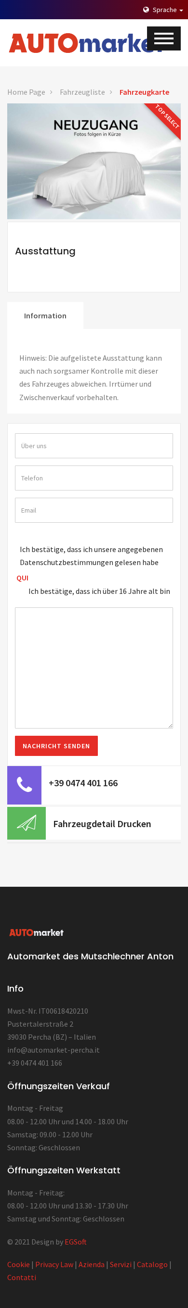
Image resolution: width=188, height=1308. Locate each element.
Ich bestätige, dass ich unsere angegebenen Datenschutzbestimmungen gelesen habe (91, 555)
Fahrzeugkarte (144, 92)
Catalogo (152, 1264)
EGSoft (76, 1241)
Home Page (26, 92)
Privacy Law (54, 1264)
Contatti (21, 1277)
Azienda (92, 1264)
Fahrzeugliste (82, 92)
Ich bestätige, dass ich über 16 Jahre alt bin (99, 591)
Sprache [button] (164, 9)
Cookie (18, 1264)
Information (45, 315)
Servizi (121, 1264)
